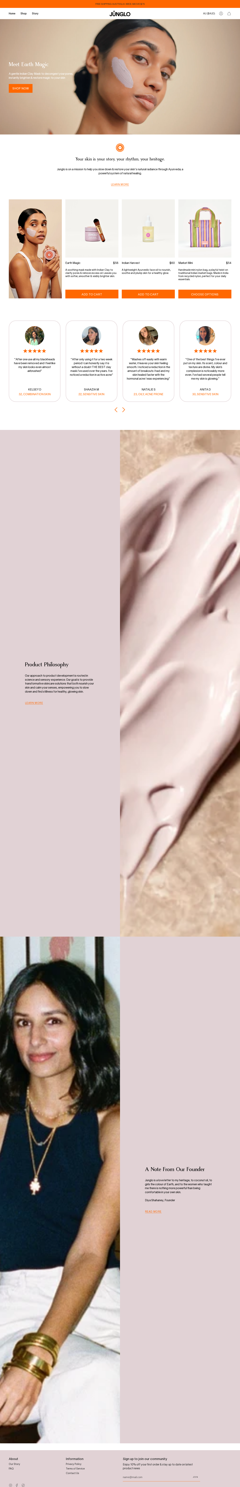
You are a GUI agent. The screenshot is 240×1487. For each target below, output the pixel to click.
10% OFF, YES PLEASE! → (86, 767)
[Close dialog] (184, 701)
